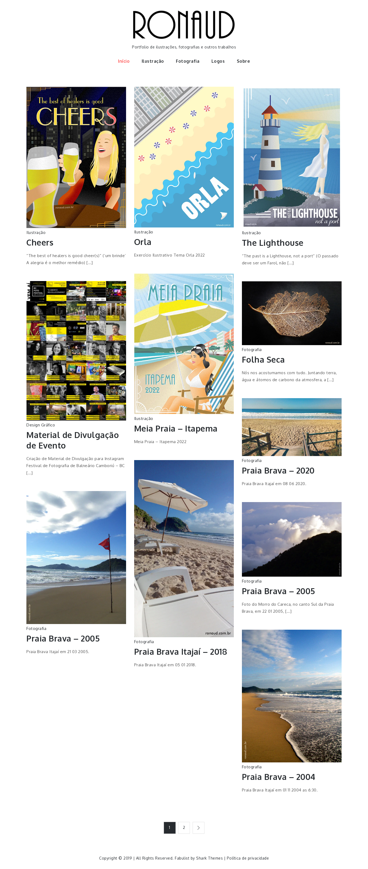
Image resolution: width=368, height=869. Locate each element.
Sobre (243, 61)
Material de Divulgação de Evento (72, 440)
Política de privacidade (248, 858)
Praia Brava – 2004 (278, 777)
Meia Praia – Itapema (176, 428)
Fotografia (187, 61)
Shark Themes (210, 858)
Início (124, 61)
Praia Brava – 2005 (63, 638)
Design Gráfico (40, 425)
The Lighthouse (273, 242)
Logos (218, 61)
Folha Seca (263, 359)
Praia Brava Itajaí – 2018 (180, 651)
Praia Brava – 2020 (278, 470)
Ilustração (153, 61)
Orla (143, 242)
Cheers (39, 242)
